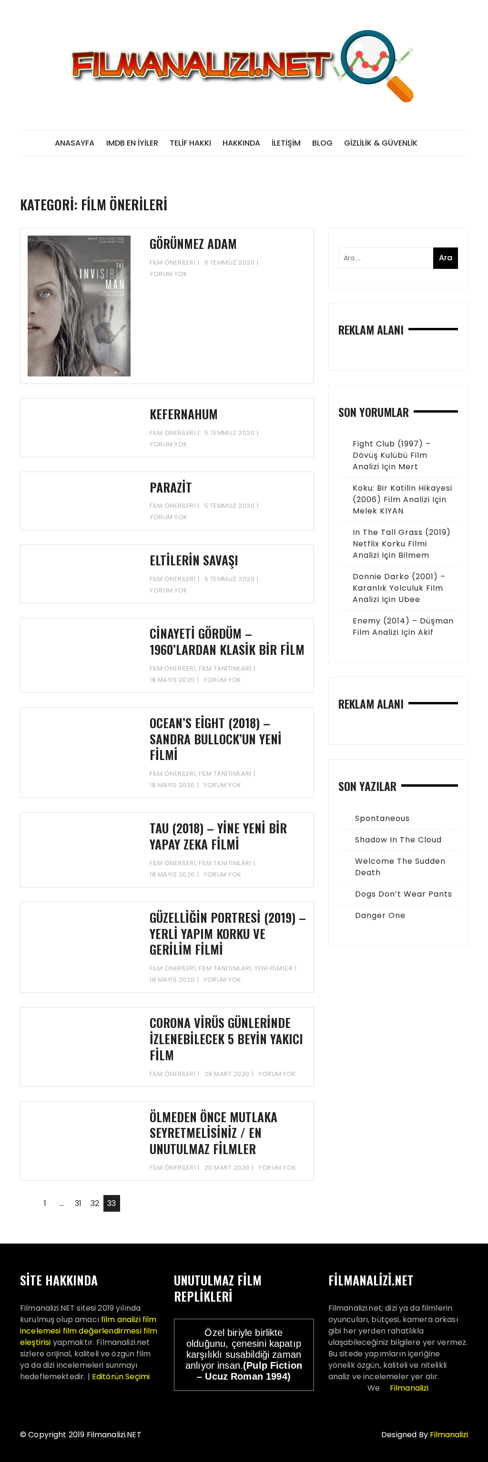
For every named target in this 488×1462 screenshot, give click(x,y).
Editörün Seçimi (121, 1376)
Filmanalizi (409, 1388)
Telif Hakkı (190, 143)
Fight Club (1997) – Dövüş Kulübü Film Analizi (392, 455)
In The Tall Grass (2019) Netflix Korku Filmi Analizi (402, 544)
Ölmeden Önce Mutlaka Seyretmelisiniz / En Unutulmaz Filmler (213, 1132)
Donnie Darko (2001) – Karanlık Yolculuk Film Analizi (399, 588)
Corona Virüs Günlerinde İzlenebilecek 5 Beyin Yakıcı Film (226, 1038)
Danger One (380, 915)
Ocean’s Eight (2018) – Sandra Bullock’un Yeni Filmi (216, 738)
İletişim (286, 143)
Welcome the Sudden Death (400, 867)
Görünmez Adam (193, 243)
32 (95, 1203)
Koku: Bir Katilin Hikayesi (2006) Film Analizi (402, 494)
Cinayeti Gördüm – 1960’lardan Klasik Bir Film (227, 641)
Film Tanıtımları (225, 668)
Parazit (171, 487)
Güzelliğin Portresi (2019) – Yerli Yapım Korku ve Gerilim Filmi (228, 933)
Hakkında (241, 143)
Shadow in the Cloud (398, 839)
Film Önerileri (172, 262)
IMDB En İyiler (132, 143)
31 (78, 1203)
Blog (322, 143)
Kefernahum (184, 414)
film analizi (121, 1319)
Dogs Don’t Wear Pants (403, 894)
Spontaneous (382, 818)
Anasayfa (74, 143)
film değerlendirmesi (102, 1330)
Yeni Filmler (273, 968)
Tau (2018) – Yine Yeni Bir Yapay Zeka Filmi (218, 836)
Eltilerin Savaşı (194, 560)
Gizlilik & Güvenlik (380, 143)
